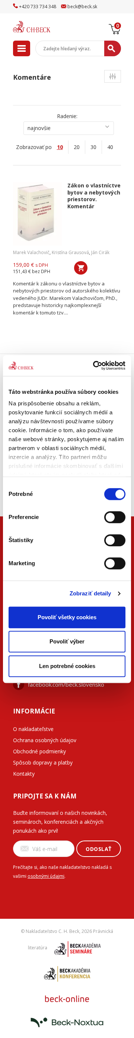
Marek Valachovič (31, 252)
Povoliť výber (67, 641)
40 (110, 147)
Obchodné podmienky (39, 751)
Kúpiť (80, 268)
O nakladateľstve (33, 728)
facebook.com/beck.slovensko (66, 684)
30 (93, 147)
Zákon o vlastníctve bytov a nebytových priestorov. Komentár (94, 196)
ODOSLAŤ (99, 848)
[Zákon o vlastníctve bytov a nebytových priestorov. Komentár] (37, 214)
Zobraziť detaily (90, 593)
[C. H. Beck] (41, 26)
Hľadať (112, 48)
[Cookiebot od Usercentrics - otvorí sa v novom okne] (94, 365)
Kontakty (24, 773)
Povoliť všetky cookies (67, 617)
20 (77, 147)
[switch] (114, 517)
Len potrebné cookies (67, 666)
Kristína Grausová (70, 252)
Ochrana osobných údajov (44, 740)
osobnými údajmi (46, 876)
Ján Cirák (100, 252)
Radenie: (67, 116)
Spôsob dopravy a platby (43, 762)
